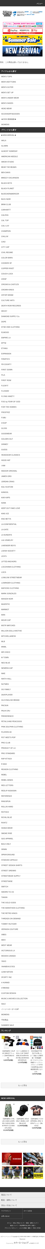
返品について (14, 1225)
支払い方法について (18, 1223)
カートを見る (28, 1211)
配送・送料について (32, 1223)
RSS (34, 1228)
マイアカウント (6, 1211)
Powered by (9, 1243)
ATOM (38, 1228)
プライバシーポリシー (11, 1228)
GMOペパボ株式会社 (33, 1236)
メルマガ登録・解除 (24, 1228)
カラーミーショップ (6, 1236)
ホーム (9, 1223)
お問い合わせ (5, 1216)
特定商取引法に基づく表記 (27, 1225)
